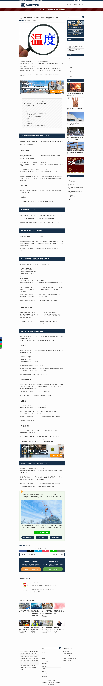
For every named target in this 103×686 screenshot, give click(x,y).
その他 (70, 71)
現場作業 (28, 660)
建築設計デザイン (67, 660)
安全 (34, 654)
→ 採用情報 (61, 9)
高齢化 (22, 669)
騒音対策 (70, 67)
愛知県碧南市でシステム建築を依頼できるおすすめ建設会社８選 (75, 43)
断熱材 (22, 660)
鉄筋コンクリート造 (28, 667)
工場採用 (35, 656)
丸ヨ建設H (25, 588)
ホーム (43, 682)
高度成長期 (34, 667)
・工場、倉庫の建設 (67, 653)
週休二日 (28, 665)
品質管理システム (23, 654)
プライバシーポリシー (52, 682)
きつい (22, 651)
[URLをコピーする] (61, 551)
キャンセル (36, 651)
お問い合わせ (66, 651)
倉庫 (23, 20)
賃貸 (21, 665)
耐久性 (31, 662)
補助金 (22, 663)
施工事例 (70, 73)
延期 (34, 658)
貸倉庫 (38, 663)
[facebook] (74, 0)
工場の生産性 (27, 656)
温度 (29, 545)
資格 (69, 69)
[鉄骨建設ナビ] (30, 4)
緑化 (28, 662)
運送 (32, 665)
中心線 (32, 653)
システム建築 (71, 62)
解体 (24, 663)
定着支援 (37, 654)
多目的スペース (29, 654)
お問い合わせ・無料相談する (31, 569)
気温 (24, 660)
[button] (23, 551)
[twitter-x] (76, 0)
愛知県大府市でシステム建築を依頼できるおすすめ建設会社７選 (75, 47)
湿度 (27, 545)
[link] (32, 591)
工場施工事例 (23, 658)
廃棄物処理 (30, 658)
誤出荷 (30, 663)
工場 (21, 20)
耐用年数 (34, 662)
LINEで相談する (53, 569)
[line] (79, 0)
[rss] (81, 0)
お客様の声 (70, 76)
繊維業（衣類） (31, 123)
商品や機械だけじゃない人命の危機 (33, 111)
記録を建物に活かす (32, 114)
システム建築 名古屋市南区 (25, 653)
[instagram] (77, 0)
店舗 (26, 658)
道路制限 (22, 667)
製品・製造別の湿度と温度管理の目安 (34, 116)
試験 (27, 663)
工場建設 (31, 656)
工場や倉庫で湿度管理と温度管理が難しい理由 (36, 103)
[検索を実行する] (83, 17)
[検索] (83, 0)
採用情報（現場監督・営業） (69, 658)
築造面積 (24, 662)
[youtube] (80, 0)
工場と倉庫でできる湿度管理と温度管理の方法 (36, 113)
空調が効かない (31, 105)
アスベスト (25, 651)
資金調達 (24, 665)
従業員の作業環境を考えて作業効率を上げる (35, 125)
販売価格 (34, 663)
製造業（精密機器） (32, 120)
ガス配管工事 (31, 651)
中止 (35, 653)
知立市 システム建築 (34, 660)
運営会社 (46, 682)
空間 (21, 662)
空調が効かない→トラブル (31, 109)
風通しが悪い (30, 107)
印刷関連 (29, 121)
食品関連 (29, 118)
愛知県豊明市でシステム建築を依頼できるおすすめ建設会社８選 (75, 50)
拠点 (37, 658)
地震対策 (70, 65)
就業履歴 (22, 656)
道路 (35, 665)
